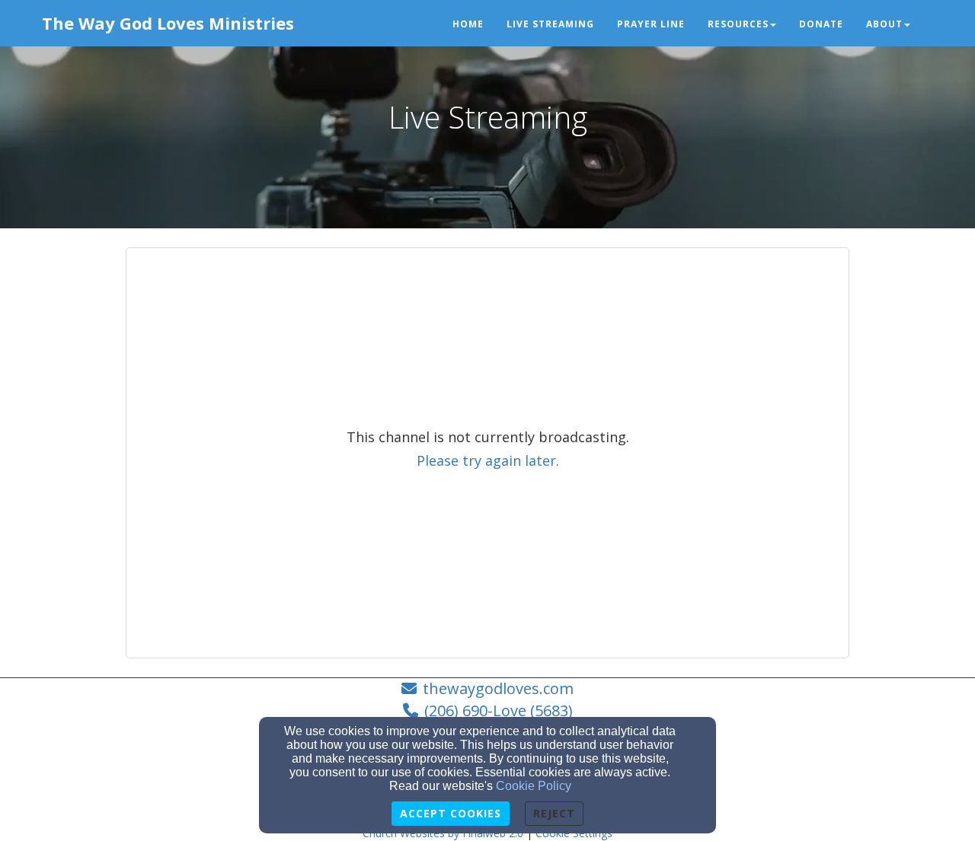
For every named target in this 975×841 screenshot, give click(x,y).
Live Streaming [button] (550, 24)
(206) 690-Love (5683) (498, 710)
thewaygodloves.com (498, 688)
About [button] (884, 24)
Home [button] (468, 24)
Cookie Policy (533, 785)
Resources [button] (738, 24)
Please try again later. (488, 460)
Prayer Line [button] (651, 24)
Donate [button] (821, 24)
